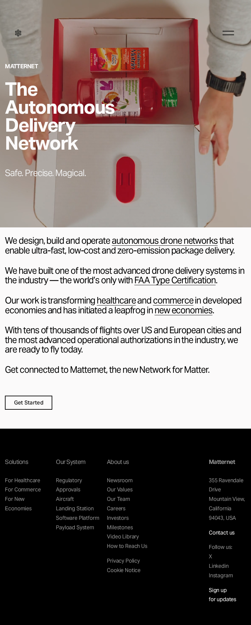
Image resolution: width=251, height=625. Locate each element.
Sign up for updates (222, 595)
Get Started (29, 402)
